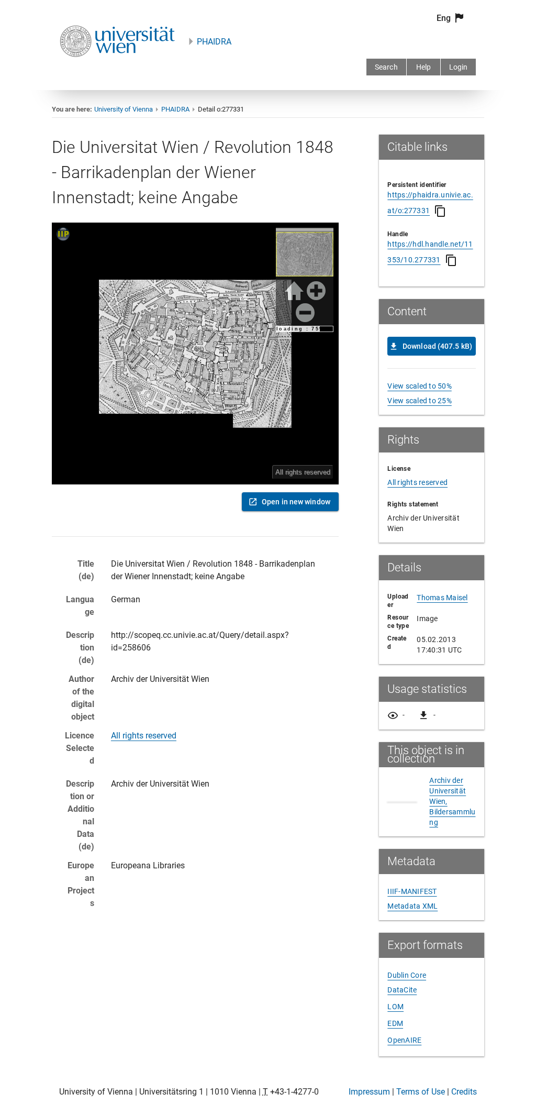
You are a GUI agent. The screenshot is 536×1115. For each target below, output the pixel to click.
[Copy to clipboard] (440, 211)
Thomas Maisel (442, 597)
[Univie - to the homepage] (117, 71)
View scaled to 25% (419, 400)
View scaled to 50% (419, 386)
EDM (395, 1023)
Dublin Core (406, 975)
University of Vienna (123, 109)
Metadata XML (412, 906)
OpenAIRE (404, 1040)
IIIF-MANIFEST (412, 891)
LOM (395, 1006)
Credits (464, 1092)
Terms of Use (420, 1092)
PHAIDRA (214, 42)
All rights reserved (143, 736)
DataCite (402, 990)
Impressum (369, 1092)
